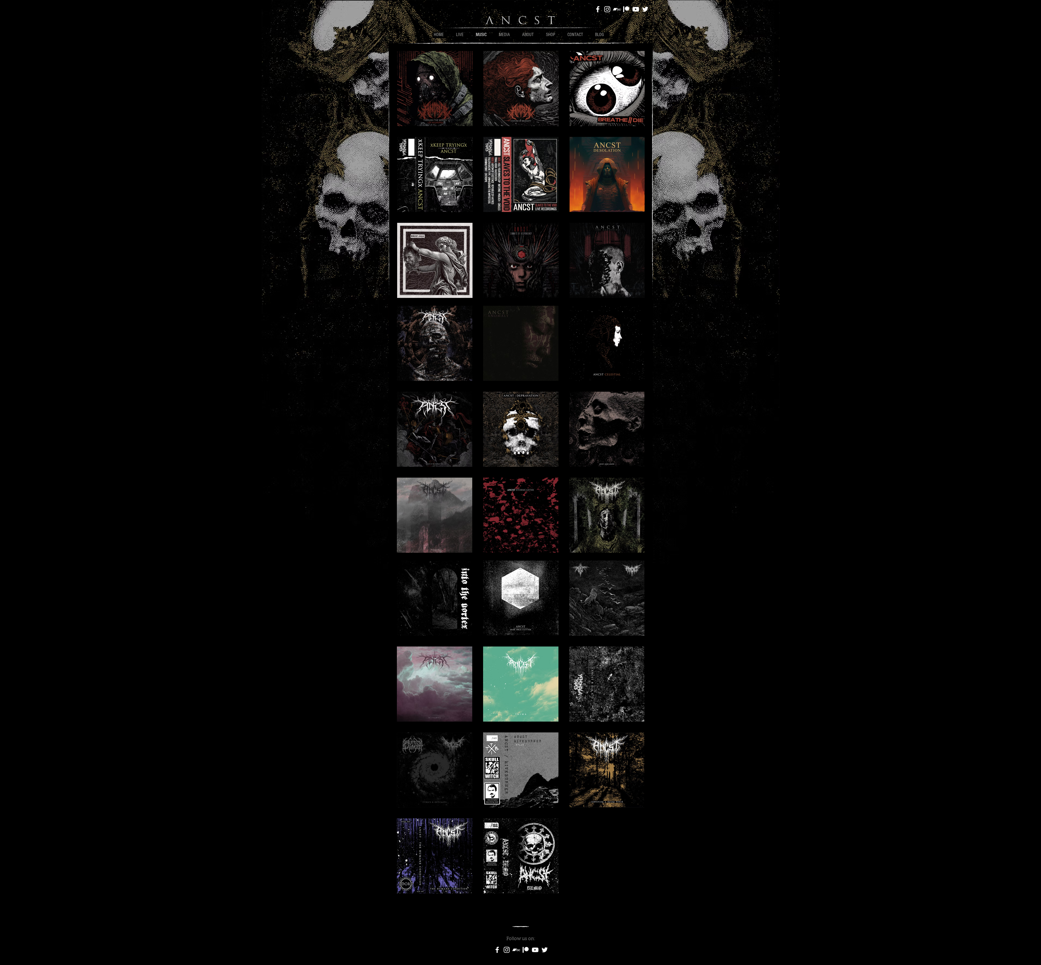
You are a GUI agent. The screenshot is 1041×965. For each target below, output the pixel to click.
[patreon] (626, 9)
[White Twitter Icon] (645, 9)
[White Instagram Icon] (607, 9)
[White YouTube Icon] (636, 9)
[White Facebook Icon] (598, 9)
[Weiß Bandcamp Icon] (617, 9)
